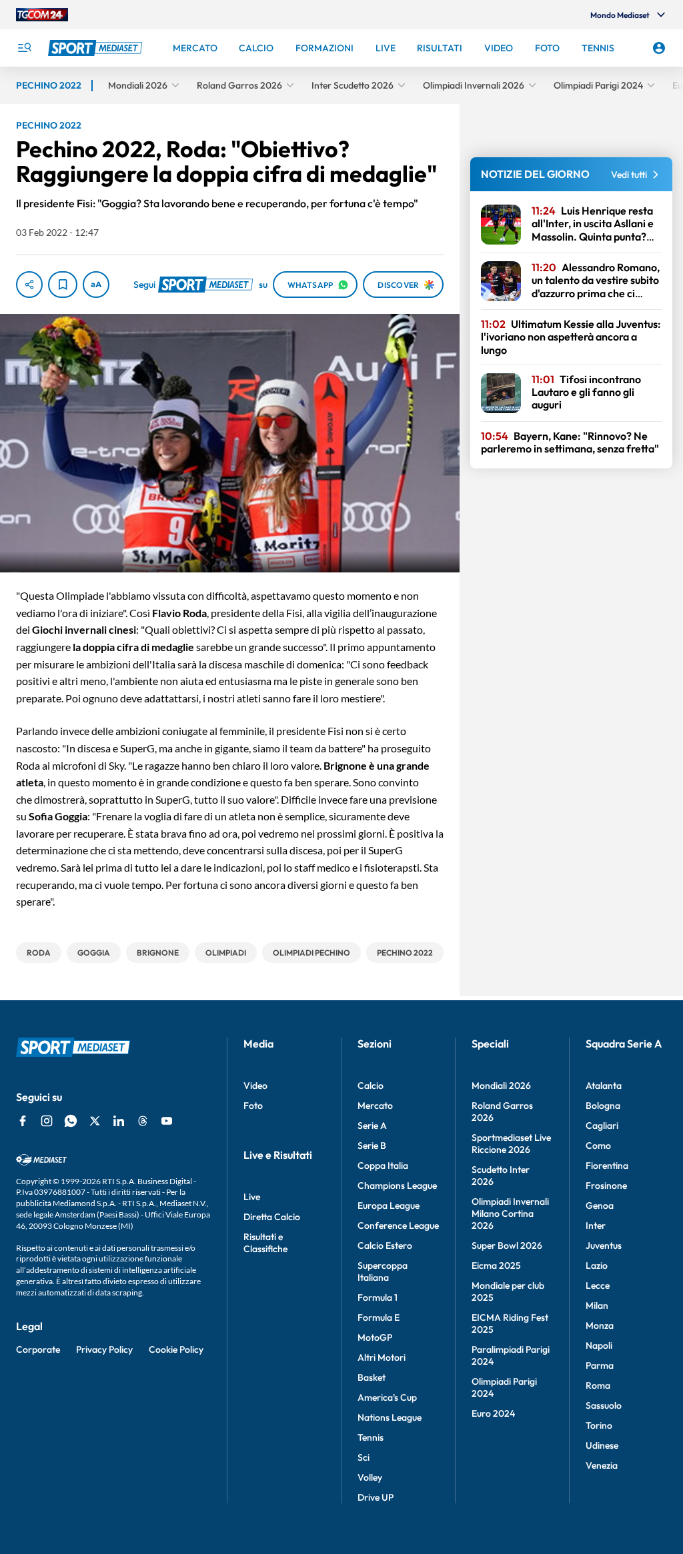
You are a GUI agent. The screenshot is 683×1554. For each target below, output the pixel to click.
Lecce (598, 1285)
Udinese (602, 1445)
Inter (596, 1225)
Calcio (371, 1086)
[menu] (24, 48)
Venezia (602, 1465)
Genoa (600, 1205)
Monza (600, 1325)
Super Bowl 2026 (507, 1245)
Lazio (597, 1265)
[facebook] (22, 1121)
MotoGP (375, 1337)
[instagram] (46, 1121)
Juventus (604, 1245)
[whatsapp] (70, 1121)
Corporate (38, 1349)
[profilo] (659, 48)
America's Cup (387, 1397)
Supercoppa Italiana (383, 1271)
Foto (253, 1106)
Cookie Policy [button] (176, 1349)
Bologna (603, 1106)
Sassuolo (604, 1405)
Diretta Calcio (271, 1217)
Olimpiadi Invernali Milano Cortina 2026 (510, 1213)
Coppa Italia (383, 1165)
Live (251, 1197)
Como (598, 1146)
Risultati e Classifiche (265, 1243)
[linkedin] (118, 1121)
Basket (372, 1377)
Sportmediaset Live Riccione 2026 (511, 1144)
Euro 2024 (493, 1413)
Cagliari (602, 1126)
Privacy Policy (104, 1349)
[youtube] (166, 1121)
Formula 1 (378, 1297)
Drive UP (376, 1497)
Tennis (371, 1437)
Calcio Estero (385, 1245)
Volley (370, 1477)
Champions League (397, 1185)
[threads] (142, 1121)
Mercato (375, 1106)
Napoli (599, 1345)
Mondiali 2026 (501, 1086)
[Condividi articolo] (29, 284)
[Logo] (96, 48)
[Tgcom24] (42, 14)
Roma (598, 1385)
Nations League (390, 1417)
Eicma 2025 (496, 1265)
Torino (599, 1425)
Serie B (372, 1146)
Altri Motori (382, 1357)
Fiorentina (607, 1165)
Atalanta (604, 1086)
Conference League (398, 1225)
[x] (94, 1121)
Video (255, 1086)
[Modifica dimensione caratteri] (96, 284)
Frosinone (606, 1185)
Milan (597, 1305)
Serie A (372, 1126)
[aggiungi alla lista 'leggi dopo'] (62, 284)
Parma (600, 1365)
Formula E (379, 1317)
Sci (364, 1457)
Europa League (389, 1205)
